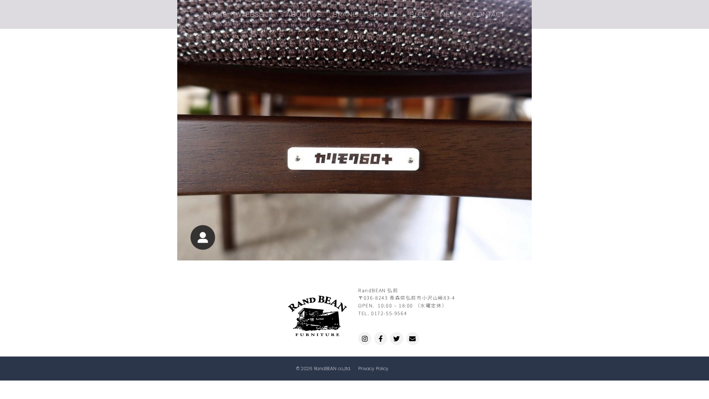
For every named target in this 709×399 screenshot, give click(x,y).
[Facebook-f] (380, 338)
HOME (216, 14)
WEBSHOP (256, 14)
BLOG (419, 14)
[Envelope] (412, 338)
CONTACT (488, 14)
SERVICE (383, 14)
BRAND (345, 14)
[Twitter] (396, 338)
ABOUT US (303, 14)
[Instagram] (364, 338)
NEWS (450, 14)
